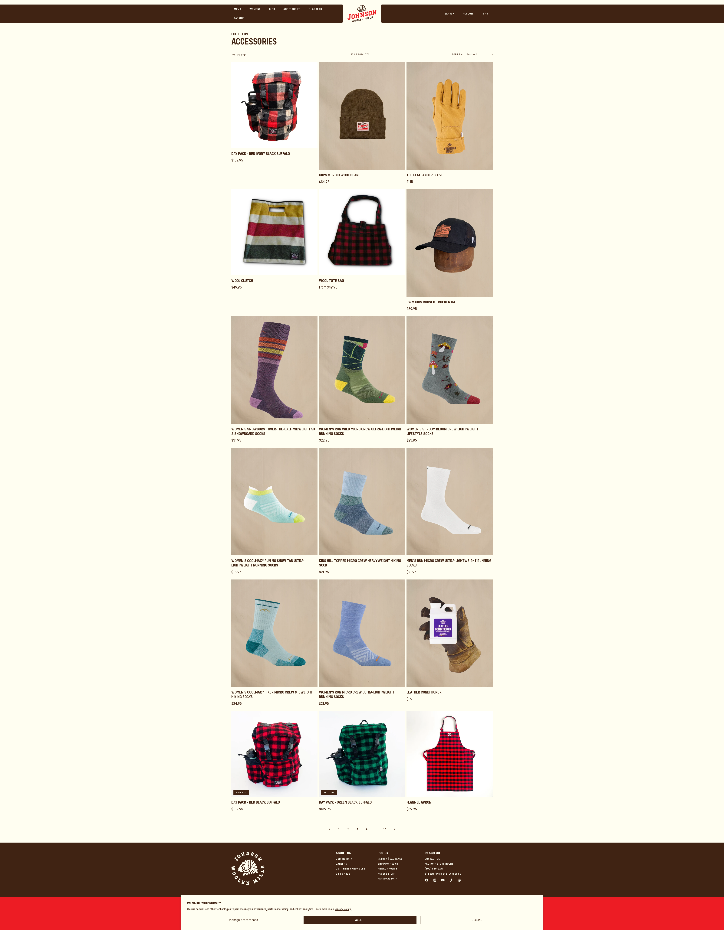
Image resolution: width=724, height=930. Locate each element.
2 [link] (348, 829)
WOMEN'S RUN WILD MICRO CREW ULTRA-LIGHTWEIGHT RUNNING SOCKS (361, 431)
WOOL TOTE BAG (331, 280)
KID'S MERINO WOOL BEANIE (340, 175)
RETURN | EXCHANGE (390, 858)
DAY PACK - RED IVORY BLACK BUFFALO (260, 153)
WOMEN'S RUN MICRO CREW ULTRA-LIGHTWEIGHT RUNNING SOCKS (356, 694)
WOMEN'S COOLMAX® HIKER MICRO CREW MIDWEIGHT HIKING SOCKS (272, 694)
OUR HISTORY (344, 858)
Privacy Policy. (343, 909)
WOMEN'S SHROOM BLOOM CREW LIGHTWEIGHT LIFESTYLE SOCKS (442, 431)
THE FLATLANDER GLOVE (424, 175)
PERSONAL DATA (387, 878)
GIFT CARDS (343, 873)
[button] (237, 9)
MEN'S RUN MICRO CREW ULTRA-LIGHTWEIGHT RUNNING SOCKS (448, 562)
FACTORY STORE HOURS (439, 863)
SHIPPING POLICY (388, 863)
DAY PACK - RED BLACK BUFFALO (255, 802)
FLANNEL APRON (418, 802)
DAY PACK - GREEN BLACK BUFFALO (345, 802)
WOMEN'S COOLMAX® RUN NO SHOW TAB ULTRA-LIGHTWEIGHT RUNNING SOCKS (267, 562)
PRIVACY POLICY (387, 868)
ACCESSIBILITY (387, 873)
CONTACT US (432, 858)
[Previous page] (329, 829)
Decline (477, 920)
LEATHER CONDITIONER (424, 692)
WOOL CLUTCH (242, 280)
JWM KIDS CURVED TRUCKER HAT (431, 302)
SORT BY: (457, 54)
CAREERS (341, 863)
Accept (360, 920)
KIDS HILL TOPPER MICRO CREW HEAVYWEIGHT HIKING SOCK (360, 562)
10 (385, 829)
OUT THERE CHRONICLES (350, 868)
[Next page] (394, 829)
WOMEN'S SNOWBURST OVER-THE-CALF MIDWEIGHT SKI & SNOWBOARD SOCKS (273, 431)
